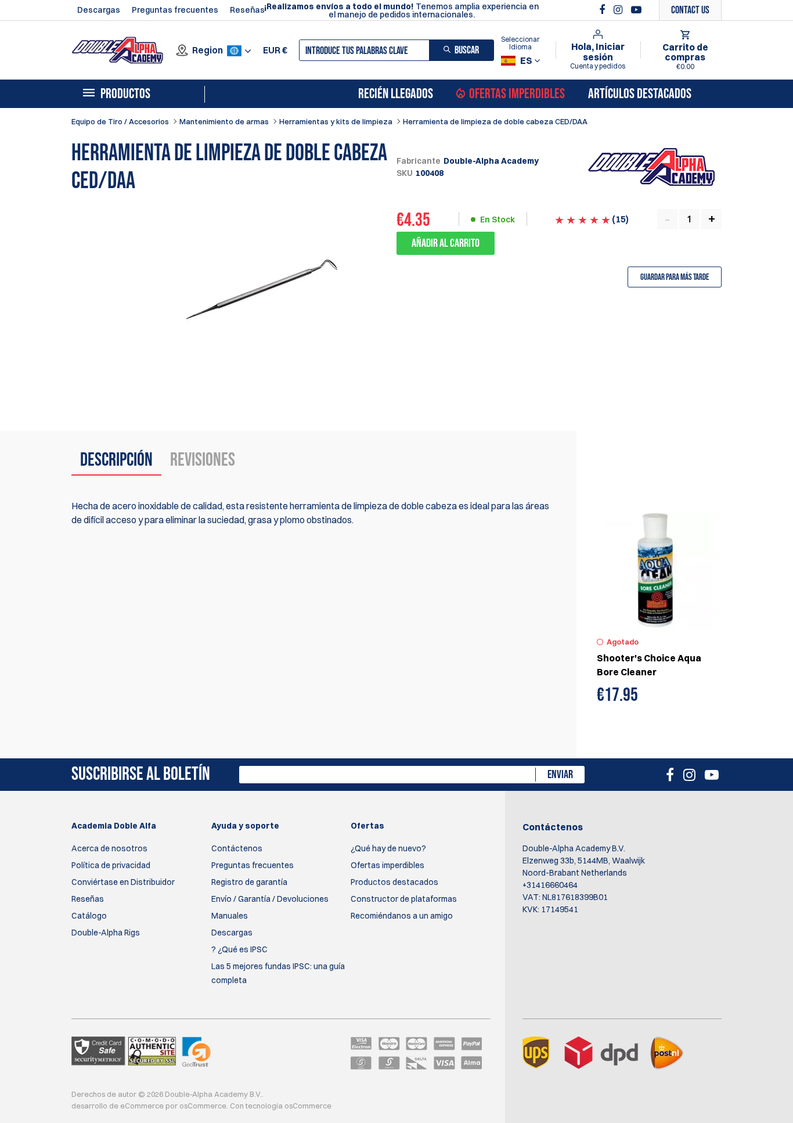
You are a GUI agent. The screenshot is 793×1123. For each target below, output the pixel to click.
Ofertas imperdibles (517, 94)
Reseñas (247, 10)
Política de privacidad (110, 865)
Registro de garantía (249, 882)
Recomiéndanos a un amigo (402, 915)
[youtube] (636, 10)
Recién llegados (395, 94)
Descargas (98, 10)
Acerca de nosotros (109, 848)
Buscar (467, 50)
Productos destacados (394, 882)
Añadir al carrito (446, 243)
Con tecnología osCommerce (280, 1105)
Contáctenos (236, 848)
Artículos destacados (639, 94)
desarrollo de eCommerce (117, 1105)
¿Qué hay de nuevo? (388, 848)
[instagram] (619, 10)
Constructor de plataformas (404, 899)
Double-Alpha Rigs (105, 932)
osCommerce (202, 1105)
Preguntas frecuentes (175, 10)
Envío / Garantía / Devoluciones (270, 899)
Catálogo (89, 915)
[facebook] (603, 10)
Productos (125, 94)
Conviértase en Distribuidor (123, 882)
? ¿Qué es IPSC (239, 949)
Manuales (229, 915)
